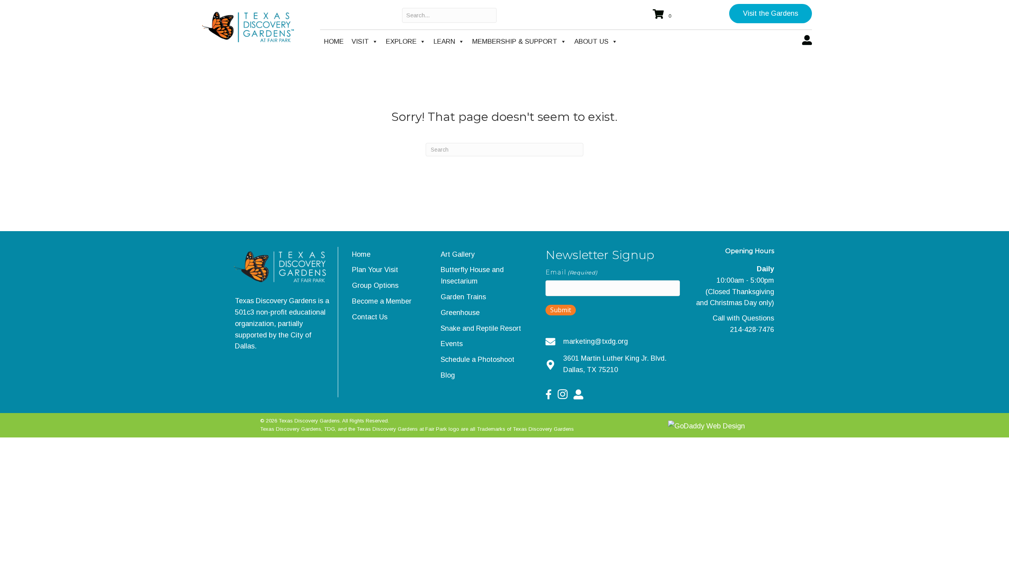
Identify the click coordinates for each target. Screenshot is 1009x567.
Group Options (375, 285)
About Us (591, 41)
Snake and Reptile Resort (481, 328)
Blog (448, 375)
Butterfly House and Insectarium (472, 275)
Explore (401, 41)
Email (571, 272)
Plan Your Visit (375, 270)
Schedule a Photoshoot (477, 359)
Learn (444, 41)
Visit (360, 41)
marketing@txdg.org (595, 341)
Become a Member (381, 301)
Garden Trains (463, 297)
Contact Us (369, 317)
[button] (770, 13)
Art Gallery (458, 254)
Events (452, 344)
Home (334, 41)
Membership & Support (514, 41)
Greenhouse (460, 313)
